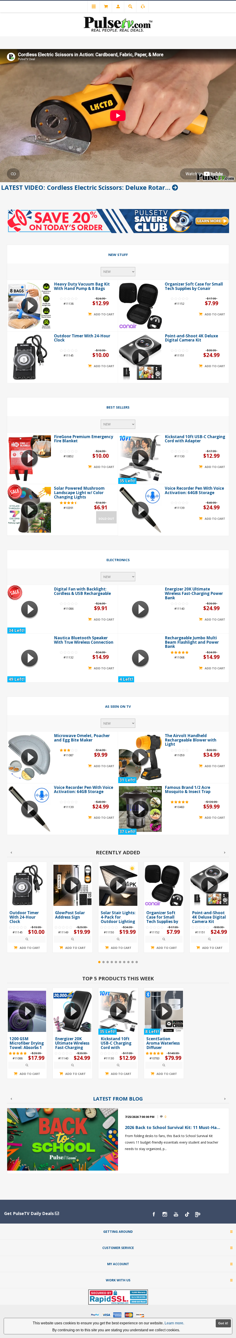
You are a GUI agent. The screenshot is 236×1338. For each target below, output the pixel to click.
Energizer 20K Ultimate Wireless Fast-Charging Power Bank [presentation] (194, 593)
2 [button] (103, 968)
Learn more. (174, 1323)
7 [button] (124, 968)
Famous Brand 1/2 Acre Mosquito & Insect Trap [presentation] (187, 795)
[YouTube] (176, 1220)
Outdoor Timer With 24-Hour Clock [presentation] (82, 338)
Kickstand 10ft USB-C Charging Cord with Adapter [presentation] (195, 439)
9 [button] (132, 968)
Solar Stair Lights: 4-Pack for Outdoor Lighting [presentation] (72, 923)
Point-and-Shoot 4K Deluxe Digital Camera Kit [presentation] (191, 338)
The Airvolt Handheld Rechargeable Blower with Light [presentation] (190, 746)
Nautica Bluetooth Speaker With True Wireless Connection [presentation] (83, 643)
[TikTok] (187, 1220)
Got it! (223, 1323)
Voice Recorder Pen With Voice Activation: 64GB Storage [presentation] (194, 490)
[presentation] (27, 891)
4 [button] (112, 968)
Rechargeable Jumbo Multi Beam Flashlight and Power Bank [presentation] (192, 645)
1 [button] (99, 968)
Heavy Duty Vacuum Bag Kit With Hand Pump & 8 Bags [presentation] (82, 286)
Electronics (118, 559)
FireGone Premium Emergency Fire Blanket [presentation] (83, 439)
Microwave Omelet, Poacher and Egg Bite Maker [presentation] (82, 744)
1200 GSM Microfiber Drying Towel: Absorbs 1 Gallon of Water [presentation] (26, 1051)
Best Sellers (118, 407)
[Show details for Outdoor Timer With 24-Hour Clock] (29, 358)
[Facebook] (153, 1220)
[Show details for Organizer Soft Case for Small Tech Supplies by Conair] (140, 306)
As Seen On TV (118, 712)
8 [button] (128, 968)
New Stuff (118, 254)
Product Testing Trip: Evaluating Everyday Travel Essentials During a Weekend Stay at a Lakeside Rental (173, 1133)
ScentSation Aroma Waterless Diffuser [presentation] (163, 1049)
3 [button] (107, 968)
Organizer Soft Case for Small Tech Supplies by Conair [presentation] (194, 286)
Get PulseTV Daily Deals (29, 1219)
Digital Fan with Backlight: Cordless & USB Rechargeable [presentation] (82, 591)
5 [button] (116, 968)
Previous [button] (11, 858)
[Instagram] (164, 1220)
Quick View (27, 945)
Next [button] (225, 858)
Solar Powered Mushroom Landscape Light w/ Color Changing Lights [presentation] (79, 492)
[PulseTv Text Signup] (198, 1220)
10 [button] (137, 968)
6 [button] (120, 968)
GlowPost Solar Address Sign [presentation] (24, 921)
